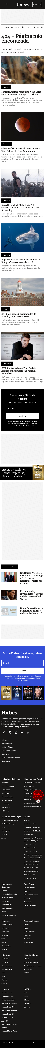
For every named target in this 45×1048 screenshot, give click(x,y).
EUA (25, 993)
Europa (27, 1007)
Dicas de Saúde (30, 905)
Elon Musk (5, 783)
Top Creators (29, 875)
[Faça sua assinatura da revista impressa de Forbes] (6, 692)
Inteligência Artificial (9, 820)
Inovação (5, 827)
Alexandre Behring (31, 803)
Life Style (6, 955)
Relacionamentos (31, 895)
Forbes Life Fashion (9, 1003)
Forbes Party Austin (9, 1010)
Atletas (4, 949)
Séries (26, 925)
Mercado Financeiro (9, 894)
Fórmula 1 (5, 932)
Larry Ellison (6, 793)
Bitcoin (4, 891)
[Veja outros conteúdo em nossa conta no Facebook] (3, 732)
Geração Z (28, 891)
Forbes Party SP (7, 1014)
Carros (4, 983)
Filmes (26, 928)
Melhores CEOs (30, 844)
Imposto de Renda (8, 915)
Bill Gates (5, 811)
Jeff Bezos (5, 790)
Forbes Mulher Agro (9, 1031)
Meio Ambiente (31, 955)
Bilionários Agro (30, 824)
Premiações (28, 942)
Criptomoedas (7, 908)
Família (27, 898)
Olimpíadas (6, 946)
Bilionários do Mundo (32, 831)
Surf (3, 939)
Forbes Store (6, 743)
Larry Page (5, 804)
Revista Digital (7, 747)
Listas (28, 27)
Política (27, 989)
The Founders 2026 (31, 871)
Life (22, 27)
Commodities (6, 905)
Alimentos (28, 969)
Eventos (27, 935)
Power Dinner (6, 993)
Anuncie (37, 4)
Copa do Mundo (8, 925)
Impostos (5, 901)
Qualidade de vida (8, 969)
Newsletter (5, 761)
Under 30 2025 (30, 878)
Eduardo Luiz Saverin (32, 783)
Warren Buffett (7, 800)
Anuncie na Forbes (8, 751)
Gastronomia (6, 966)
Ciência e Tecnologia (11, 816)
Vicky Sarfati (29, 786)
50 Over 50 (28, 834)
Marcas (4, 980)
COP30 (27, 973)
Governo (27, 1003)
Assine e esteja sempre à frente (15, 727)
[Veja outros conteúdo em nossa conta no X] (9, 732)
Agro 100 (27, 820)
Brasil (26, 996)
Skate (3, 942)
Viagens (4, 962)
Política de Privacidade (16, 423)
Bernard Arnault (7, 797)
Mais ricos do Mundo (11, 779)
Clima (26, 959)
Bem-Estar (29, 884)
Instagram (5, 831)
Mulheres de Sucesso (32, 868)
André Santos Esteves (33, 807)
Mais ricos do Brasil (33, 779)
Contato (5, 754)
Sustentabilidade (31, 962)
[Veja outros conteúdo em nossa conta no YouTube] (21, 732)
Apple (3, 838)
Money (36, 27)
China (26, 1000)
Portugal (5, 959)
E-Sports (5, 928)
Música (27, 939)
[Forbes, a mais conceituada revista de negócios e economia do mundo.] (22, 4)
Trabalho (27, 902)
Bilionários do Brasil (32, 827)
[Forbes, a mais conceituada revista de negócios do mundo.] (22, 712)
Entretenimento (31, 921)
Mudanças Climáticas (33, 966)
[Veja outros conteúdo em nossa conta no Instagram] (15, 732)
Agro (7, 27)
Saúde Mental (29, 888)
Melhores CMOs (30, 851)
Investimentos (7, 898)
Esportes (5, 921)
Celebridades (29, 932)
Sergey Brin (5, 807)
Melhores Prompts (8, 824)
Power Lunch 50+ (8, 1000)
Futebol (4, 935)
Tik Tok (4, 834)
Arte (3, 976)
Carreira (15, 27)
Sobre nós (5, 740)
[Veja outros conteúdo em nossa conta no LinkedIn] (27, 732)
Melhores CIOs (30, 848)
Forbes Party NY (8, 1007)
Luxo (3, 973)
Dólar (3, 912)
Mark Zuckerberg (8, 786)
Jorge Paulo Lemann (32, 790)
